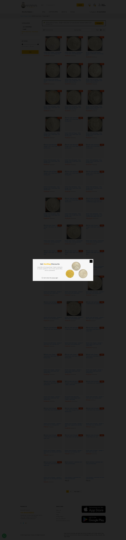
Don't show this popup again (51, 277)
